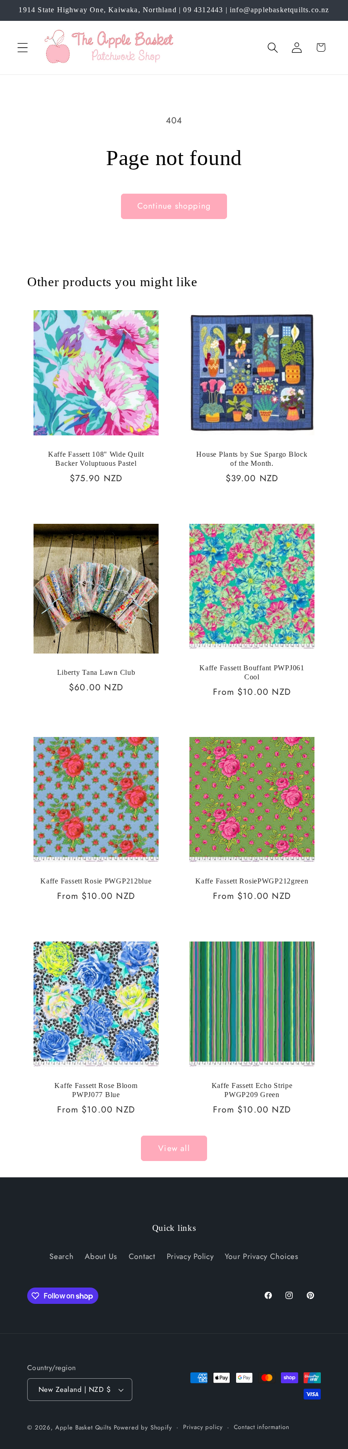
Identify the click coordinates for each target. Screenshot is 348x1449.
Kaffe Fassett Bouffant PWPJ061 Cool (251, 672)
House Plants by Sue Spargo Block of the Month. (251, 458)
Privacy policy (203, 1427)
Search (61, 1256)
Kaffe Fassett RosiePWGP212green (251, 881)
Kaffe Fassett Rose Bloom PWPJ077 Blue (95, 1090)
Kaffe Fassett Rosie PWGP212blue (95, 881)
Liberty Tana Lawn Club (96, 672)
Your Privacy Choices (261, 1256)
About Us (101, 1256)
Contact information (262, 1427)
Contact (142, 1256)
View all (174, 1148)
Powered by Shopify (143, 1427)
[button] (23, 47)
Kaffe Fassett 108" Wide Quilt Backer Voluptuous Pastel (96, 458)
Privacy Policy (190, 1256)
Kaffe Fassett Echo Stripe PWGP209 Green (252, 1090)
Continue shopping (174, 206)
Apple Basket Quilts (83, 1427)
